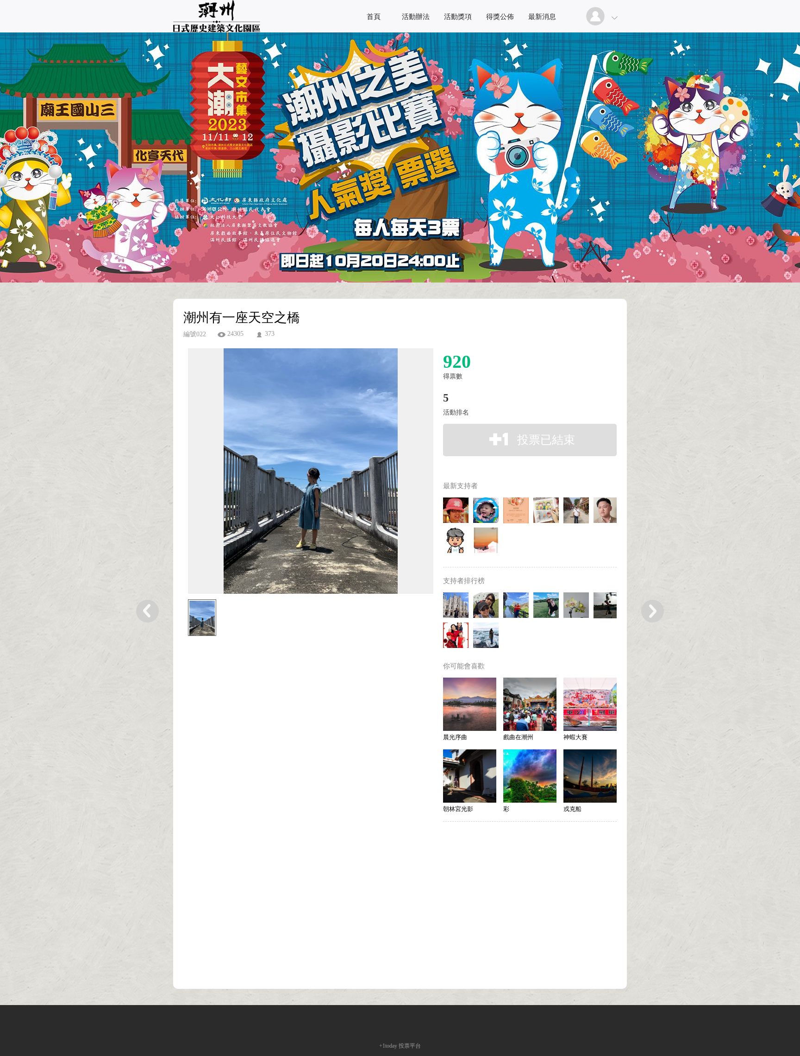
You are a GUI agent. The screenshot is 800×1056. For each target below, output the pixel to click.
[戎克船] (590, 776)
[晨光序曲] (469, 704)
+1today (388, 1046)
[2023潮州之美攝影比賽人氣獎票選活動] (216, 30)
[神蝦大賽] (590, 704)
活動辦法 (416, 16)
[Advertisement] (296, 690)
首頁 (374, 16)
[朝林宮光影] (469, 776)
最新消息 (542, 16)
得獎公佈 (500, 16)
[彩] (529, 776)
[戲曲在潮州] (529, 704)
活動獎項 (458, 16)
